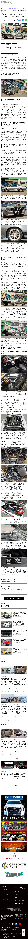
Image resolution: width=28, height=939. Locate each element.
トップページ (4, 8)
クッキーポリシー (9, 931)
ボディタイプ (17, 8)
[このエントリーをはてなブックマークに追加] (23, 20)
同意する (23, 932)
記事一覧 (11, 8)
